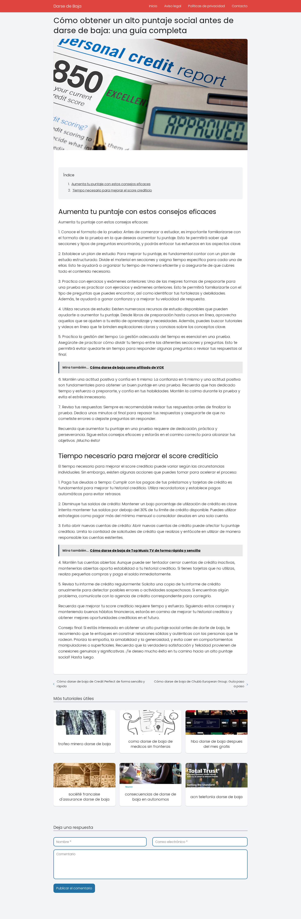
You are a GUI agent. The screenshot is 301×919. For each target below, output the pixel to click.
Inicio (153, 6)
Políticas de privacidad (206, 6)
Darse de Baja (67, 6)
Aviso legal (172, 6)
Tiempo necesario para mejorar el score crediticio (112, 190)
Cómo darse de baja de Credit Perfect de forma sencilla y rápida (101, 683)
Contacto (240, 6)
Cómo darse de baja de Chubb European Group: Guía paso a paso (199, 683)
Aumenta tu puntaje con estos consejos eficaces (110, 184)
